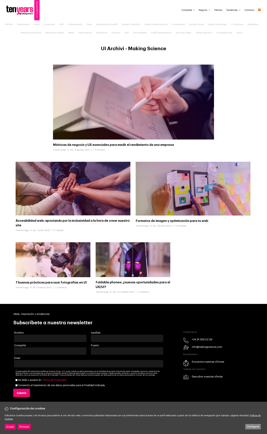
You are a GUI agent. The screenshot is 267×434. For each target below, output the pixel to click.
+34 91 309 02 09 (202, 339)
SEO (127, 33)
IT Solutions (237, 24)
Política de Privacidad (53, 380)
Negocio (203, 10)
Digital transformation (156, 24)
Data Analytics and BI (106, 24)
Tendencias (232, 10)
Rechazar (24, 426)
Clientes (218, 10)
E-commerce (178, 24)
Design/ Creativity (131, 24)
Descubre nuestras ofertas (207, 376)
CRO (61, 24)
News (71, 33)
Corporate (49, 24)
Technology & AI (203, 33)
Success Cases (183, 33)
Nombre (19, 333)
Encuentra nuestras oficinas (208, 362)
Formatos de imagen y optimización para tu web (172, 220)
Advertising (23, 24)
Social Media (140, 33)
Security (116, 33)
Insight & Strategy (217, 24)
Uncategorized (224, 33)
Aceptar (10, 426)
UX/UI (239, 33)
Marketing (253, 24)
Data (89, 24)
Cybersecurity (75, 24)
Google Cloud (196, 24)
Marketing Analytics (31, 33)
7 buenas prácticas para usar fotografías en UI (51, 282)
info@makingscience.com (207, 347)
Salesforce (101, 33)
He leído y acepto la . (42, 380)
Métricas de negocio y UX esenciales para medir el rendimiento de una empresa (113, 144)
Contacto (249, 10)
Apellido (96, 333)
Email (17, 358)
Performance (85, 33)
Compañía (187, 10)
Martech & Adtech (55, 33)
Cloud (36, 24)
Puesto (95, 345)
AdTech (9, 24)
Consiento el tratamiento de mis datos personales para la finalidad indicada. (61, 385)
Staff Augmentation (161, 33)
